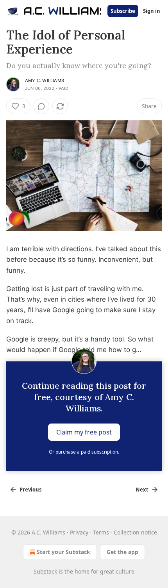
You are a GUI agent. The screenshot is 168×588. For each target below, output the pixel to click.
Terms (101, 532)
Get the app (122, 552)
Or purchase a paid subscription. (84, 452)
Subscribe (123, 10)
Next (142, 489)
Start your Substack (63, 552)
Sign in (151, 10)
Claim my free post (84, 432)
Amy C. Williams (44, 80)
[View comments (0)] (41, 106)
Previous (30, 489)
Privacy (79, 532)
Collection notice (135, 532)
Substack (45, 571)
